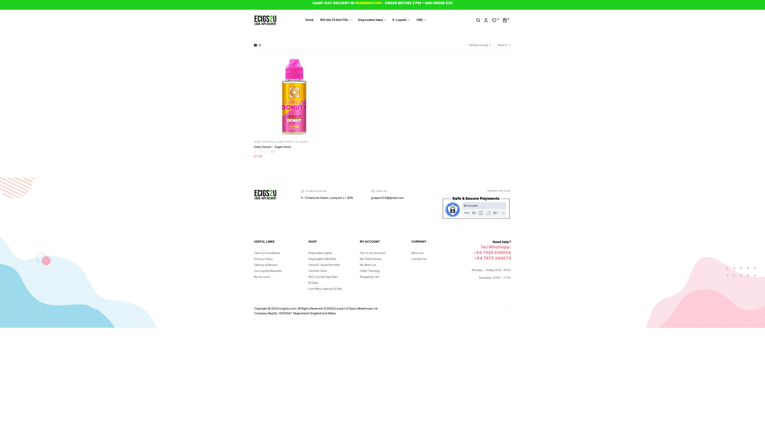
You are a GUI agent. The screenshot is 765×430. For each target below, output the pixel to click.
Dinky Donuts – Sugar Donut (272, 147)
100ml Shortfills (265, 141)
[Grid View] (255, 45)
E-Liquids (302, 141)
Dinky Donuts (286, 141)
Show (501, 45)
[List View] (260, 45)
